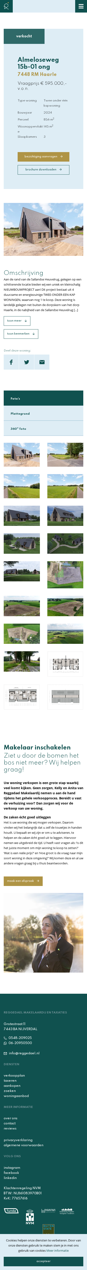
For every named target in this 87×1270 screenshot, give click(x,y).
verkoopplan (14, 1075)
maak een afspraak (21, 881)
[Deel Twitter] (26, 362)
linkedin (10, 1178)
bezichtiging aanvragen (41, 156)
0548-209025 (20, 1038)
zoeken (10, 1091)
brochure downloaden (41, 169)
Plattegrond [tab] (20, 413)
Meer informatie (57, 1250)
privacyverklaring (18, 1140)
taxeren (10, 1080)
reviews (10, 1128)
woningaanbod (16, 1096)
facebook (11, 1173)
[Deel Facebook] (11, 362)
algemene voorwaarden (23, 1145)
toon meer (14, 320)
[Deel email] (41, 362)
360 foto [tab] (18, 428)
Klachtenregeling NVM (22, 1188)
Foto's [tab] (15, 398)
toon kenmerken (18, 333)
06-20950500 (20, 1043)
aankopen (12, 1086)
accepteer (43, 1261)
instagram (12, 1167)
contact (10, 1123)
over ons (10, 1118)
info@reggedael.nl (23, 1053)
